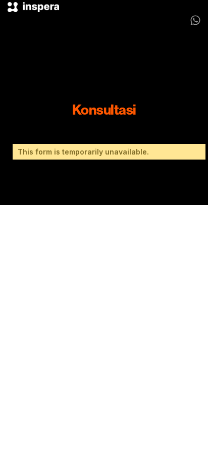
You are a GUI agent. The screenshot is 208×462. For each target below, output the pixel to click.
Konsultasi (104, 109)
